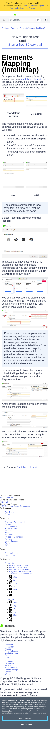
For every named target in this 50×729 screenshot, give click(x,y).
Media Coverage (11, 653)
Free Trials (9, 512)
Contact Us (9, 563)
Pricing (7, 514)
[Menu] (4, 20)
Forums (8, 531)
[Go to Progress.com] (7, 627)
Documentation (11, 526)
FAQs (7, 545)
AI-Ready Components (20, 506)
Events (7, 543)
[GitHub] (10, 593)
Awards (8, 649)
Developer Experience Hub (16, 522)
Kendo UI (4, 502)
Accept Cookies (25, 718)
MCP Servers (5, 506)
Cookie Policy (7, 711)
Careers (8, 655)
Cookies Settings (25, 725)
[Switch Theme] (46, 20)
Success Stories (11, 553)
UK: (18, 567)
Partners (8, 539)
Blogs (7, 533)
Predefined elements (27, 467)
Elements (14, 28)
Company (9, 645)
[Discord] (10, 595)
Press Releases (11, 651)
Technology (9, 647)
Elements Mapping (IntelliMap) (32, 28)
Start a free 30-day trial (25, 44)
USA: (18, 565)
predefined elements (31, 79)
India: (19, 570)
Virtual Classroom (12, 541)
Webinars (9, 535)
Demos (8, 524)
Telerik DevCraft (6, 498)
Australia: (20, 574)
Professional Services (14, 537)
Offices (7, 657)
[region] (25, 713)
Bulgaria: (20, 572)
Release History (11, 528)
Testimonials (10, 555)
